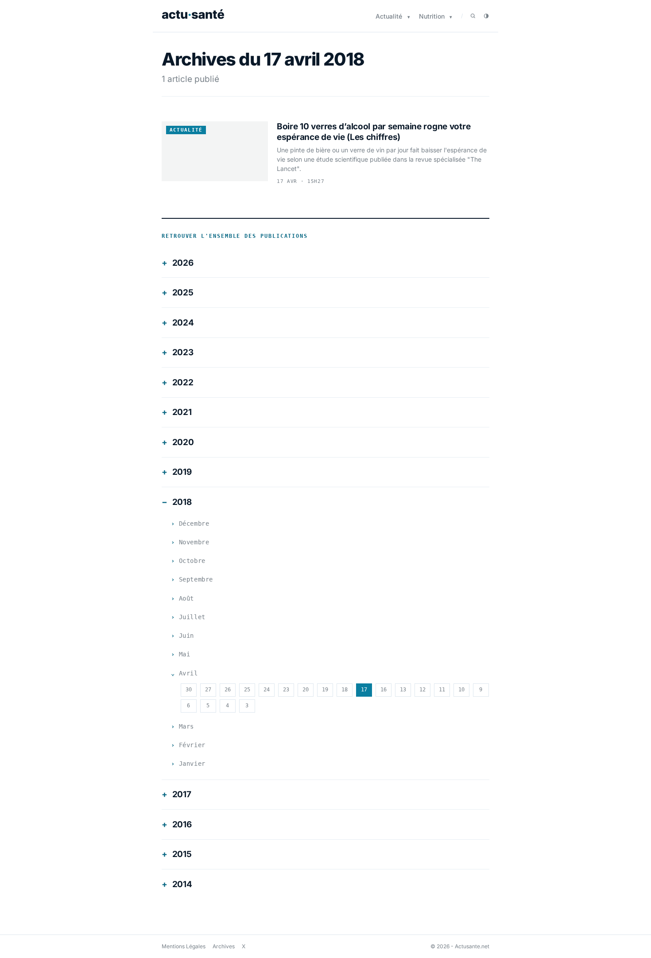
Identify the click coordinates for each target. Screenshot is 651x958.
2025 (183, 292)
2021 (182, 412)
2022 (183, 382)
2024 (183, 323)
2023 (183, 352)
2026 (183, 263)
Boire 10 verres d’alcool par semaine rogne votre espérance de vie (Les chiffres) (373, 131)
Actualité (389, 16)
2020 (183, 442)
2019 (182, 472)
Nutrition (432, 16)
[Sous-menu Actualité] (409, 17)
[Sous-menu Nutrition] (451, 17)
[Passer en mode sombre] (486, 16)
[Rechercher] (473, 16)
